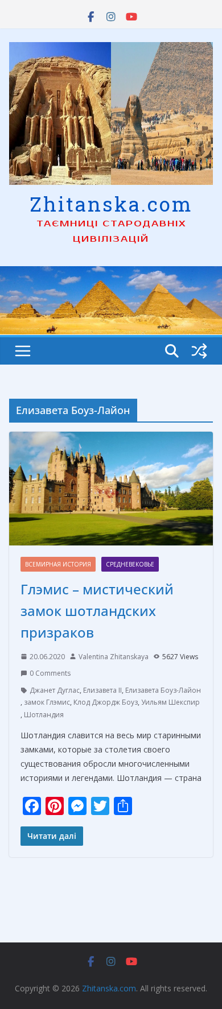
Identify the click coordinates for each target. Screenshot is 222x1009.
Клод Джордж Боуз (105, 702)
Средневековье (130, 564)
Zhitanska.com (111, 204)
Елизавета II (102, 690)
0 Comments (50, 673)
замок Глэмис (47, 702)
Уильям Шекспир (170, 702)
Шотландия (44, 714)
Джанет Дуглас (55, 690)
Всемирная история (58, 564)
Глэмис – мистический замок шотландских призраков (97, 611)
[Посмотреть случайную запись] (199, 351)
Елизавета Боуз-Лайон (163, 690)
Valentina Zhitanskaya (114, 656)
